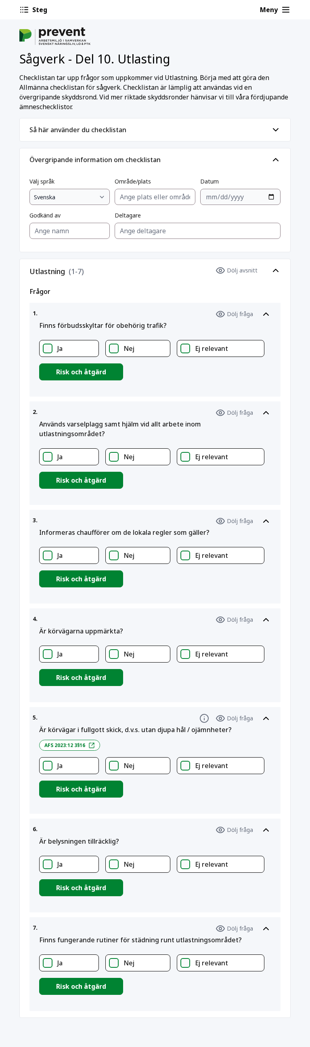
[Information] (204, 718)
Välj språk (41, 181)
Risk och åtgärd (81, 371)
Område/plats (133, 181)
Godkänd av (45, 215)
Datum (209, 181)
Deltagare (128, 215)
